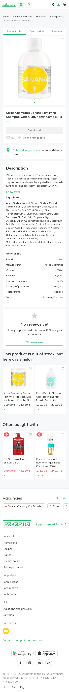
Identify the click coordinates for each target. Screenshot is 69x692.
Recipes (8, 548)
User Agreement (13, 567)
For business (10, 581)
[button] (63, 39)
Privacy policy (11, 561)
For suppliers (10, 588)
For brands (9, 594)
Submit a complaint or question (23, 640)
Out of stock (35, 130)
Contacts (8, 614)
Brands (7, 554)
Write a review (34, 342)
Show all (60, 498)
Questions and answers (17, 608)
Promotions (10, 542)
